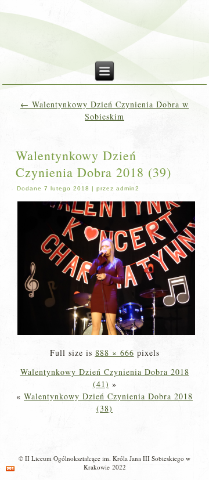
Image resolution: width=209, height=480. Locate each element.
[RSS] (10, 468)
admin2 (127, 188)
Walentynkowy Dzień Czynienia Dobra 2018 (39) (93, 164)
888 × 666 (114, 352)
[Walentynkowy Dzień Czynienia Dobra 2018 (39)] (106, 333)
